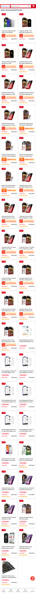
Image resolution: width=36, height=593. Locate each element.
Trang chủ (3, 591)
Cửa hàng (18, 591)
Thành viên (25, 591)
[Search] (29, 6)
